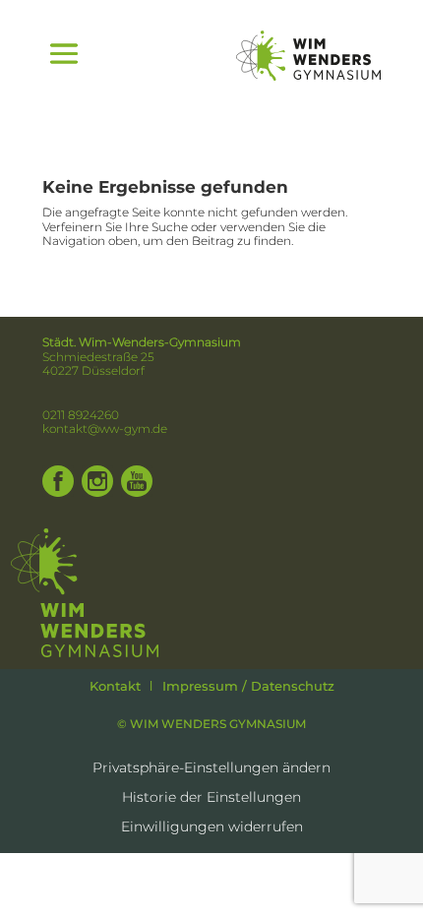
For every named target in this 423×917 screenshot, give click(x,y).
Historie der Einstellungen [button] (211, 798)
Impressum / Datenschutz (248, 686)
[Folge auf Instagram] (97, 481)
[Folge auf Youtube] (136, 481)
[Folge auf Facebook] (58, 481)
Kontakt (115, 686)
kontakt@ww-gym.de (104, 428)
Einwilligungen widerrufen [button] (212, 827)
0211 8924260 (80, 414)
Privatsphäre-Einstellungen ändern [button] (211, 768)
